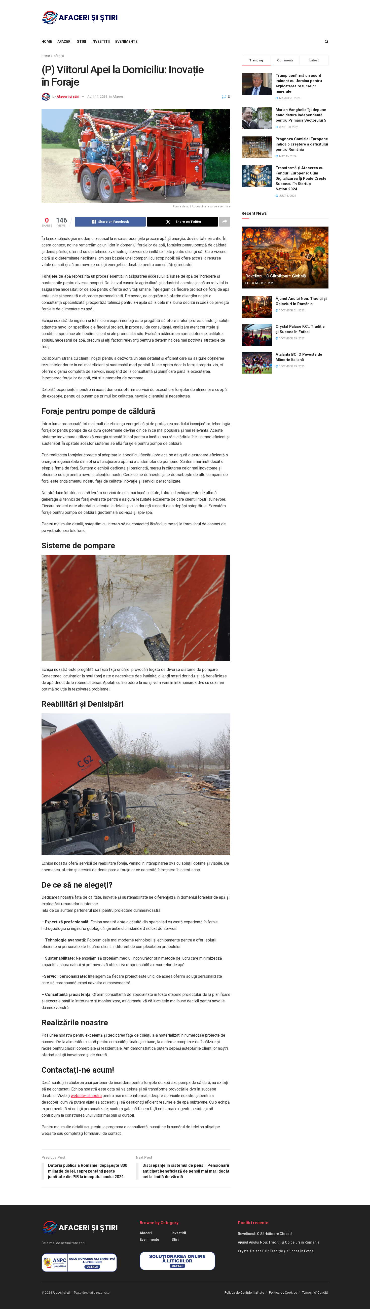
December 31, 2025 (261, 283)
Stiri (81, 42)
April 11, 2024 (97, 96)
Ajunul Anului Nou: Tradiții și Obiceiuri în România (278, 1242)
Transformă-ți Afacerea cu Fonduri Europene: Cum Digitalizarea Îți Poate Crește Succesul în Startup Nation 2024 (301, 178)
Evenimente (126, 42)
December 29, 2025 (291, 338)
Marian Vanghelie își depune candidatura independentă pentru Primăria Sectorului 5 (301, 115)
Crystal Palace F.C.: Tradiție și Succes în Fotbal (276, 1251)
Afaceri (64, 42)
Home (47, 42)
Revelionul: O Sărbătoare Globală (275, 275)
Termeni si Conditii (315, 1292)
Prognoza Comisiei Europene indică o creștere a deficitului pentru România (302, 144)
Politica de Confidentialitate (244, 1292)
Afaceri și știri (68, 96)
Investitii (101, 42)
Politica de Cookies (283, 1292)
